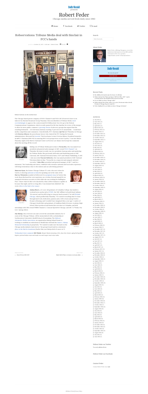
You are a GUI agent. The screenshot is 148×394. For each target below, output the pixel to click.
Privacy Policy (78, 391)
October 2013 (98, 328)
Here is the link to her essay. (29, 186)
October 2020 (98, 161)
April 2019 (97, 197)
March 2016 (98, 271)
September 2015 (99, 283)
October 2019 (98, 185)
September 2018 (99, 211)
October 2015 (98, 281)
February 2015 (98, 297)
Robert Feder (74, 15)
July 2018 (97, 215)
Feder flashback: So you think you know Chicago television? (110, 106)
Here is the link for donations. (25, 229)
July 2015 (97, 287)
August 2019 (98, 189)
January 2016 (98, 275)
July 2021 (97, 143)
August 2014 (98, 309)
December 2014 (99, 301)
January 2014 (98, 322)
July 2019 (97, 191)
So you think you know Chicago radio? (105, 100)
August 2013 (98, 332)
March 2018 (98, 223)
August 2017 (98, 237)
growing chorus (45, 127)
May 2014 (97, 314)
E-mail (94, 26)
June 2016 (97, 265)
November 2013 (99, 326)
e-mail (108, 366)
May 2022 (97, 123)
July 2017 (97, 239)
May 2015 (97, 291)
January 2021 (98, 155)
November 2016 (99, 255)
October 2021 (98, 137)
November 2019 (99, 183)
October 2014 (98, 305)
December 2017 (99, 229)
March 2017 (98, 247)
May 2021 (97, 147)
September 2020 (99, 163)
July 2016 (97, 263)
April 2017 (97, 245)
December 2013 (99, 324)
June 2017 (97, 241)
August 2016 (98, 261)
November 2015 (99, 279)
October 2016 (98, 257)
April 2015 (97, 293)
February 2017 (98, 249)
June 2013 (97, 336)
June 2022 (97, 121)
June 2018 (97, 217)
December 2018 (99, 205)
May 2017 (97, 243)
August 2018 (98, 213)
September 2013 (99, 330)
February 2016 (98, 273)
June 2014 (97, 312)
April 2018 (97, 221)
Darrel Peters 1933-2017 (22, 255)
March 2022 (98, 127)
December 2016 (99, 253)
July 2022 (97, 119)
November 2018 (99, 207)
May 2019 (97, 195)
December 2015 (99, 277)
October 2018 (98, 209)
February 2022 (98, 129)
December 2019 (99, 181)
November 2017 (99, 231)
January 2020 (98, 179)
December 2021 (99, 133)
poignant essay (51, 175)
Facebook (68, 26)
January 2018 (98, 227)
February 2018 (98, 225)
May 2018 (97, 219)
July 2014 (97, 310)
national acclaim (33, 173)
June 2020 (97, 169)
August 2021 (98, 141)
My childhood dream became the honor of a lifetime (108, 95)
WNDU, (51, 192)
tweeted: (37, 136)
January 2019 (98, 203)
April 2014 (97, 316)
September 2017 (99, 235)
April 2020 (97, 173)
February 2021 (98, 153)
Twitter (82, 26)
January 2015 (98, 299)
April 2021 (97, 149)
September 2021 (99, 139)
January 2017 (98, 251)
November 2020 (99, 159)
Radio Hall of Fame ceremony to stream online (69, 255)
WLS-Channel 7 (69, 149)
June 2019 (97, 193)
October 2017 (98, 233)
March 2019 (98, 199)
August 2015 (98, 285)
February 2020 (98, 177)
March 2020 (98, 175)
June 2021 (97, 145)
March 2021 (98, 151)
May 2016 (97, 267)
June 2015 (97, 289)
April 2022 (97, 125)
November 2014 (99, 303)
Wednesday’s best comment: (24, 233)
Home (55, 26)
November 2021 (99, 135)
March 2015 (98, 295)
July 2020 (97, 167)
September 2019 (99, 187)
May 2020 (97, 171)
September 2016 (99, 259)
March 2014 (98, 318)
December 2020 (99, 157)
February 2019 (98, 201)
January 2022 (98, 131)
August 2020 (98, 165)
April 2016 (97, 269)
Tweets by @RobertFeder (100, 347)
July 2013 (97, 334)
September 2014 (99, 307)
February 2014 (98, 320)
